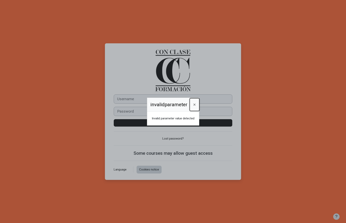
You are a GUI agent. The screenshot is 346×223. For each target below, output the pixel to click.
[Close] (194, 105)
